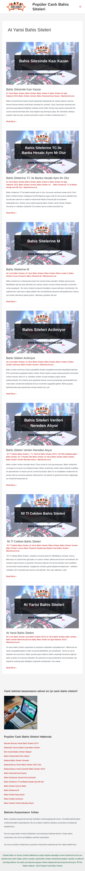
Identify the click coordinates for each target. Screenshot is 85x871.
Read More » (11, 121)
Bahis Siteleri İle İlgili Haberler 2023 (51, 639)
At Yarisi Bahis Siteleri (15, 93)
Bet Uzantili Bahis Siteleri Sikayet (18, 752)
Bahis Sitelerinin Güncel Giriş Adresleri (20, 777)
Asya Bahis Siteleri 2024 (35, 637)
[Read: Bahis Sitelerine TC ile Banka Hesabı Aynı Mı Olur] (42, 152)
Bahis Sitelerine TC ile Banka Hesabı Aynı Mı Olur (37, 178)
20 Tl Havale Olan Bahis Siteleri (31, 457)
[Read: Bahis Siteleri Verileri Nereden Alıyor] (42, 424)
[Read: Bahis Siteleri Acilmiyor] (42, 332)
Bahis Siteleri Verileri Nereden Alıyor (29, 450)
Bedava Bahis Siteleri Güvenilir (16, 760)
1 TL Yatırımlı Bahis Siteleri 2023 (43, 454)
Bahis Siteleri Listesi (14, 548)
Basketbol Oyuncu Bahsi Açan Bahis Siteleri (22, 747)
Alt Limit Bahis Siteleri (15, 273)
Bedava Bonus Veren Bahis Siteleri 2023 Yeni (22, 765)
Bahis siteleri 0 (43, 93)
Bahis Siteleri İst (44, 185)
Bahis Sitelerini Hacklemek (35, 548)
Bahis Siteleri (30, 93)
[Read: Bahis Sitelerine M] (42, 243)
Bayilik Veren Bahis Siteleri (57, 548)
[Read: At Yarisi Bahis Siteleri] (42, 607)
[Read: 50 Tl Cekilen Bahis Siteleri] (42, 515)
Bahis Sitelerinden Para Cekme (16, 756)
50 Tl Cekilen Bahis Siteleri (17, 454)
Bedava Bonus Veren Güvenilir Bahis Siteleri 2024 (24, 769)
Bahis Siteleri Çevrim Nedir (15, 786)
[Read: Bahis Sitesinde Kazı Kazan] (42, 63)
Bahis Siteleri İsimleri (27, 96)
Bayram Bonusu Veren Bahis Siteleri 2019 (21, 743)
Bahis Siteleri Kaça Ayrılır (14, 794)
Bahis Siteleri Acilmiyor (20, 358)
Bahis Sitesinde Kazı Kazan (23, 89)
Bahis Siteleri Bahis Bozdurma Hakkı (21, 639)
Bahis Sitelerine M (17, 269)
